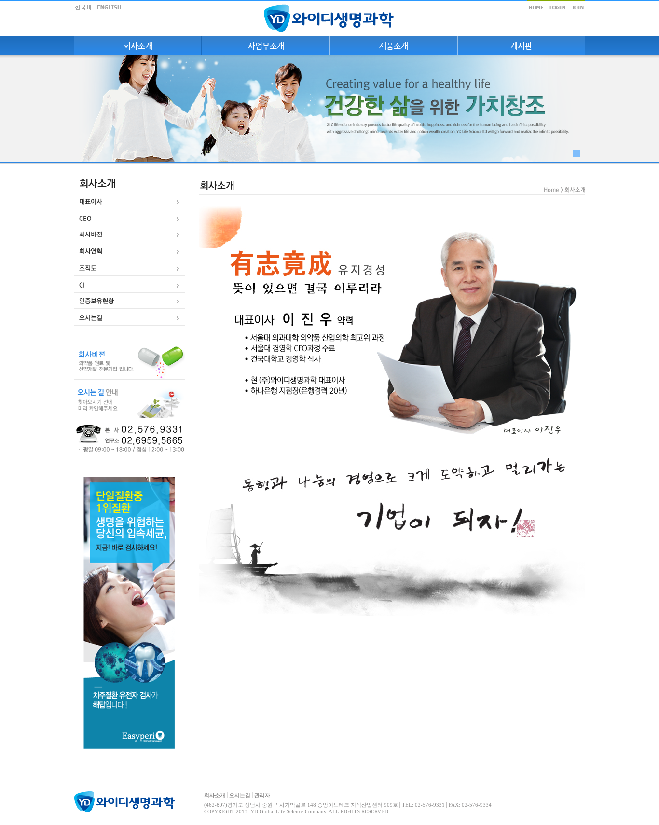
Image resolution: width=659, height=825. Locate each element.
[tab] (129, 201)
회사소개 (214, 795)
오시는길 (239, 795)
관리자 (262, 795)
